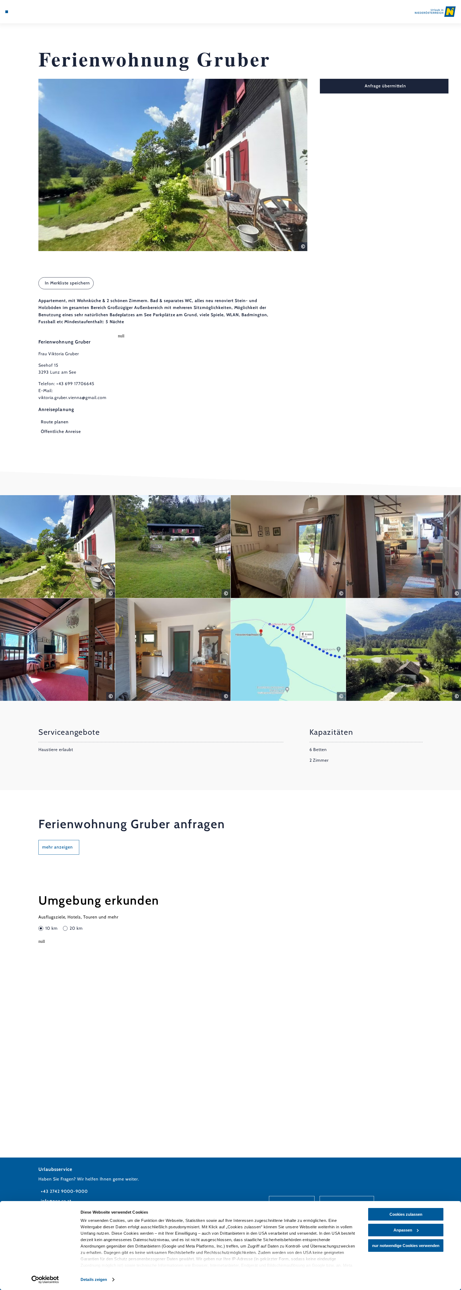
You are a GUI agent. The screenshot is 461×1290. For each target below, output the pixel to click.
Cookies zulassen (406, 1214)
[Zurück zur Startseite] (435, 11)
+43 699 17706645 (75, 383)
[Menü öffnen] (6, 11)
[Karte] (20, 11)
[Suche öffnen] (35, 11)
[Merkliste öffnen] (28, 11)
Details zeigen (94, 1279)
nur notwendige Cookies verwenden (405, 1245)
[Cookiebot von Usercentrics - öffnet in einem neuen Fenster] (45, 1280)
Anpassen (403, 1230)
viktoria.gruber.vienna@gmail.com (72, 397)
